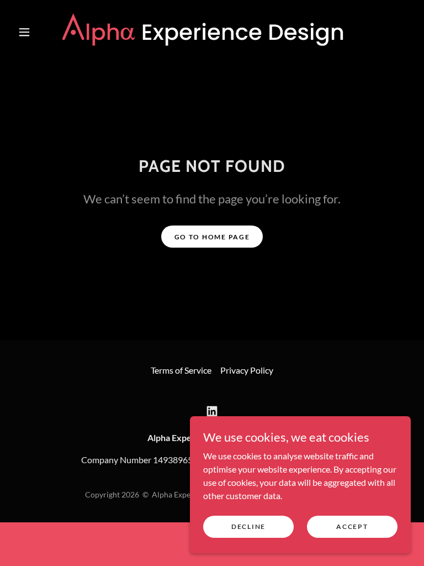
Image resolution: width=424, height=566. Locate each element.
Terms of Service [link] (181, 370)
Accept (352, 526)
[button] (24, 32)
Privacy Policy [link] (246, 370)
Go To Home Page (212, 237)
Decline (248, 526)
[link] (203, 31)
